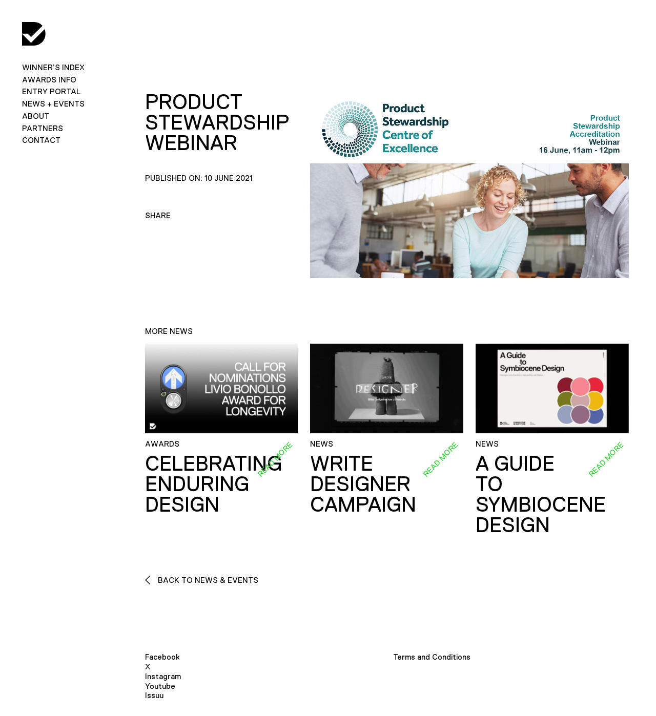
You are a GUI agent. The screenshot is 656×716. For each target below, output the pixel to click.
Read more (275, 459)
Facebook (162, 656)
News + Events (53, 103)
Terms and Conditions (431, 656)
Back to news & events (207, 580)
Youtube (160, 686)
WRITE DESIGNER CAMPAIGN (363, 484)
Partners (42, 128)
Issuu (154, 695)
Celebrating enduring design (213, 484)
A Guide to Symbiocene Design (541, 494)
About (35, 116)
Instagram (163, 676)
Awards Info (49, 79)
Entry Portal (51, 91)
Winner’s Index (53, 67)
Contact (41, 140)
